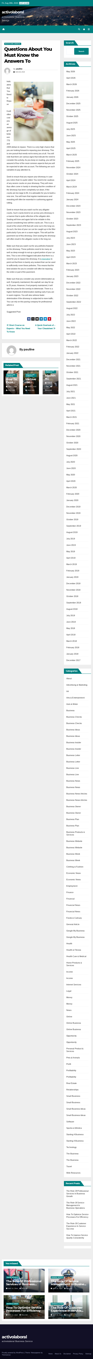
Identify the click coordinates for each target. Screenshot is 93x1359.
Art (67, 691)
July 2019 (70, 539)
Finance (70, 892)
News (68, 1010)
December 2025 (73, 104)
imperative (45, 259)
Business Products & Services (75, 833)
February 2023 (72, 270)
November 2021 (73, 366)
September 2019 (73, 526)
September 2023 (73, 225)
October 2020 (72, 443)
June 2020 (71, 468)
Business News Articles (76, 794)
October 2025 (72, 116)
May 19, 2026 (58, 1288)
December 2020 (73, 430)
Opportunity (71, 1036)
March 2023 (71, 264)
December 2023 (73, 206)
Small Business (73, 1096)
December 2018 (73, 583)
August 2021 (72, 385)
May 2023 (70, 251)
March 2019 (71, 564)
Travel (69, 1166)
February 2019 (72, 571)
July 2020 (70, 462)
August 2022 (72, 308)
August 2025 (72, 123)
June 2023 (71, 244)
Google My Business (75, 931)
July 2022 (70, 315)
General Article (72, 924)
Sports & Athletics (74, 1128)
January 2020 (72, 500)
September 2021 (73, 379)
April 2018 (70, 635)
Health (69, 944)
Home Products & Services (74, 964)
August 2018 (72, 609)
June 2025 (71, 136)
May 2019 (70, 551)
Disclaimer (67, 1354)
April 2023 (70, 257)
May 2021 (70, 404)
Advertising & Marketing (76, 685)
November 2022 (73, 289)
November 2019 (73, 513)
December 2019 (73, 507)
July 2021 (70, 391)
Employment (71, 886)
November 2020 (73, 436)
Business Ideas (73, 730)
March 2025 (71, 155)
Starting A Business (75, 1134)
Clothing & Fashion (74, 867)
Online (69, 1017)
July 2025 (70, 129)
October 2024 (72, 174)
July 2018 (70, 615)
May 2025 (70, 142)
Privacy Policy (78, 1354)
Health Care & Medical (12, 43)
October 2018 (72, 596)
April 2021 (70, 411)
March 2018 (71, 641)
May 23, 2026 (13, 1288)
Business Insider (73, 743)
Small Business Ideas (75, 1109)
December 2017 (73, 660)
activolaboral (13, 12)
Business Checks (74, 717)
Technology (71, 1147)
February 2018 (72, 647)
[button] (79, 29)
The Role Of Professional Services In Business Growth (77, 1193)
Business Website (74, 841)
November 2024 (73, 168)
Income (69, 972)
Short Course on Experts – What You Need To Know (18, 328)
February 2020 (72, 494)
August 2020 (72, 455)
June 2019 (71, 545)
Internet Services (73, 985)
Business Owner (73, 806)
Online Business (73, 1023)
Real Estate (71, 1083)
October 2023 (72, 219)
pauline (19, 69)
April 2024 (70, 180)
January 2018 (72, 654)
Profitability (71, 1070)
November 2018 (73, 590)
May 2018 (70, 628)
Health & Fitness (73, 950)
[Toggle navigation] (88, 29)
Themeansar (6, 1355)
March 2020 (71, 487)
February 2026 (72, 91)
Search (70, 43)
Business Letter (73, 755)
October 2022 (72, 296)
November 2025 (73, 110)
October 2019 (72, 519)
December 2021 (73, 359)
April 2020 (70, 481)
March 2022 (71, 340)
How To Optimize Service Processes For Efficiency (23, 1309)
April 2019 (70, 558)
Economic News (73, 873)
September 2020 (73, 449)
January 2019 (72, 577)
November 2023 (73, 212)
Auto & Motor (72, 704)
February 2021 (72, 423)
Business (70, 711)
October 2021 (72, 372)
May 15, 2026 (58, 1315)
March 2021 (71, 417)
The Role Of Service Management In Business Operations (75, 1205)
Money (69, 997)
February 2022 (72, 347)
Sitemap (88, 1354)
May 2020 (70, 475)
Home (50, 1354)
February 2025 (72, 161)
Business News (73, 781)
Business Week (73, 854)
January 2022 (72, 353)
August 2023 (72, 232)
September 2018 (73, 603)
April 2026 (70, 78)
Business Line (72, 768)
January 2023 (72, 276)
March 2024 (71, 187)
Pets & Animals (73, 1058)
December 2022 (73, 283)
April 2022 (70, 334)
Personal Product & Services (75, 1050)
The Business (72, 1154)
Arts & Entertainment (75, 698)
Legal (68, 991)
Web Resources (73, 1173)
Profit (68, 1064)
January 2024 (72, 200)
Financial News (73, 905)
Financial (70, 899)
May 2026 (70, 72)
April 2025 (70, 148)
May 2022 (70, 327)
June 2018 (71, 622)
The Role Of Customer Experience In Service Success (76, 1226)
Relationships (72, 1090)
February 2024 (72, 193)
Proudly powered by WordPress (13, 1353)
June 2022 (71, 321)
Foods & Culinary (74, 918)
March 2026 (71, 84)
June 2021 (71, 398)
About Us (58, 1354)
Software (70, 1122)
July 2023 (70, 238)
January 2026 (72, 97)
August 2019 (72, 532)
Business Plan (72, 819)
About (69, 679)
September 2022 (73, 302)
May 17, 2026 (13, 1315)
